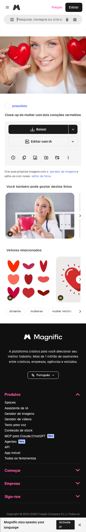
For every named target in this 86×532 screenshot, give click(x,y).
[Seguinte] (80, 216)
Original (29, 39)
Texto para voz (15, 425)
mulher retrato (62, 311)
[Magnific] (43, 338)
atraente (15, 311)
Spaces (10, 402)
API (7, 447)
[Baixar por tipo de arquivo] (73, 129)
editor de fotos (41, 176)
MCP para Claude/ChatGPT (29, 436)
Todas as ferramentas (20, 458)
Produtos (12, 394)
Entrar (74, 7)
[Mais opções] (68, 157)
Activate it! (64, 525)
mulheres (37, 311)
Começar (13, 470)
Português (43, 375)
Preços (57, 7)
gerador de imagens (63, 172)
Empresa (12, 483)
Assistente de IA (16, 408)
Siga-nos (12, 496)
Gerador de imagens (19, 414)
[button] (43, 375)
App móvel (12, 453)
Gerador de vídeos (18, 419)
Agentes (14, 442)
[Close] (79, 525)
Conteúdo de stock (19, 430)
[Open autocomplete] (10, 19)
